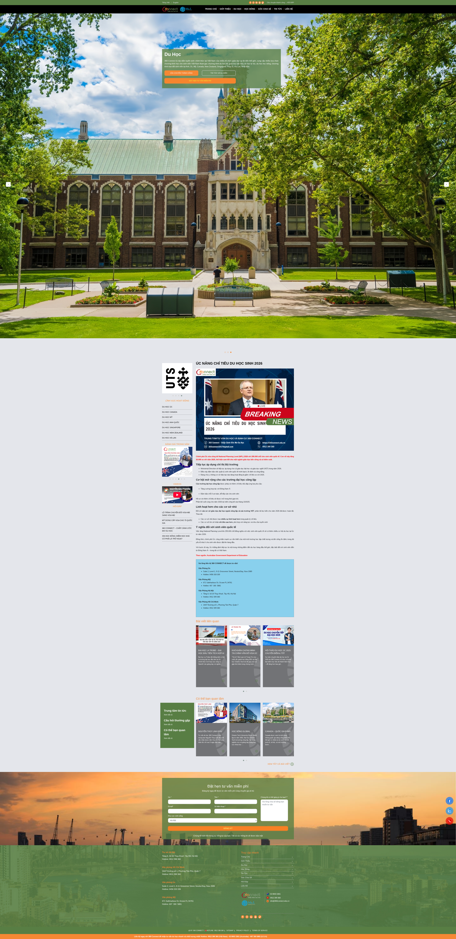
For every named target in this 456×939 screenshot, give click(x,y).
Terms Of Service (260, 930)
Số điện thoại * (220, 806)
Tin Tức (244, 873)
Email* (170, 806)
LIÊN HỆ (289, 9)
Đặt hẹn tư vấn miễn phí (200, 81)
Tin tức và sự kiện (218, 73)
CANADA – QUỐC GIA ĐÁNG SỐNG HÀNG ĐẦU (278, 732)
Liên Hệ (244, 886)
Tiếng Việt (166, 2)
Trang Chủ (245, 857)
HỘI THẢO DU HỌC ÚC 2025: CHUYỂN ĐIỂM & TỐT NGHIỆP (278, 653)
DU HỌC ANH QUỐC (170, 422)
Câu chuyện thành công (276, 2)
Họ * (169, 797)
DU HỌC (237, 9)
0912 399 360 (275, 898)
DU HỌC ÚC (167, 407)
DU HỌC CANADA (169, 412)
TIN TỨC (278, 9)
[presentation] (8, 184)
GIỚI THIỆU (225, 9)
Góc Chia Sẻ (246, 878)
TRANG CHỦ (211, 9)
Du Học (244, 865)
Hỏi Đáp (244, 882)
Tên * (216, 797)
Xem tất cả (168, 715)
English (175, 2)
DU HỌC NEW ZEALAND (172, 433)
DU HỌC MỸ (167, 417)
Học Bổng (245, 869)
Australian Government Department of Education (227, 555)
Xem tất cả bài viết (279, 764)
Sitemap (229, 930)
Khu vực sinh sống (175, 816)
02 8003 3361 (275, 894)
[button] (225, 352)
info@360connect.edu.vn (279, 901)
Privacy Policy (242, 930)
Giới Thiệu (245, 861)
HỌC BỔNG (249, 9)
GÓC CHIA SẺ (264, 9)
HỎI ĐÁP (290, 2)
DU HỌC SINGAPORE (171, 427)
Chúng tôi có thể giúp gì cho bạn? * (274, 797)
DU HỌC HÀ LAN (169, 438)
